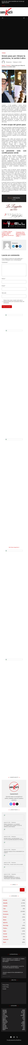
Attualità (5, 903)
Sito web (4, 293)
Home (3, 65)
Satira (4, 931)
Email (3, 285)
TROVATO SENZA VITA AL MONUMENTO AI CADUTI (14, 852)
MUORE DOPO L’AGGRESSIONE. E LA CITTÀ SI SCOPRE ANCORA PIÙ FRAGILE (13, 839)
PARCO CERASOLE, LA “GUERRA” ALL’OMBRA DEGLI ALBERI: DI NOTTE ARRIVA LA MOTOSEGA (13, 825)
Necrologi (5, 925)
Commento (5, 262)
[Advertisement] (14, 35)
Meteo (4, 919)
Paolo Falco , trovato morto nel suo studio (13, 864)
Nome (4, 278)
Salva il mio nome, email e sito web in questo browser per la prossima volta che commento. (13, 301)
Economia (5, 914)
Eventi (4, 917)
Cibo (4, 908)
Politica (5, 928)
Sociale (5, 933)
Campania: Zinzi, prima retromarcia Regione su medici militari (20, 234)
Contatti (4, 988)
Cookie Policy (6, 986)
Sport (4, 942)
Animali (5, 900)
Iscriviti (3, 5)
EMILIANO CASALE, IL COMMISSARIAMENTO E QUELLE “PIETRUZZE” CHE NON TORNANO (12, 877)
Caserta (5, 905)
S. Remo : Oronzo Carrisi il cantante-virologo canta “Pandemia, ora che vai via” (7, 234)
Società (5, 936)
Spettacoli (5, 939)
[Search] (22, 889)
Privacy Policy (6, 984)
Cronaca (3, 52)
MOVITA (5, 922)
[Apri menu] (2, 18)
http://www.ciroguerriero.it (14, 547)
